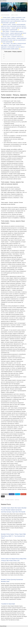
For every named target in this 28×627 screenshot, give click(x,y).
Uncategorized (5, 14)
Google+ (24, 494)
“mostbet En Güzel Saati (8, 604)
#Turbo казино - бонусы (12, 499)
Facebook (12, 494)
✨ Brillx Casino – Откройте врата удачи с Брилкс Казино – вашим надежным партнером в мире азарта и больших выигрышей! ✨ (13, 33)
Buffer (3, 496)
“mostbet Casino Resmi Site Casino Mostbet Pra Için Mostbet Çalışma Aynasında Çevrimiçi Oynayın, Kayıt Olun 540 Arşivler (13, 509)
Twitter (17, 494)
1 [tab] (13, 10)
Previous (2, 7)
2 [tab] (14, 10)
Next (25, 7)
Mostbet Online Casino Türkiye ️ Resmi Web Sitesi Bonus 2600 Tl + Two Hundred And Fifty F (13, 536)
